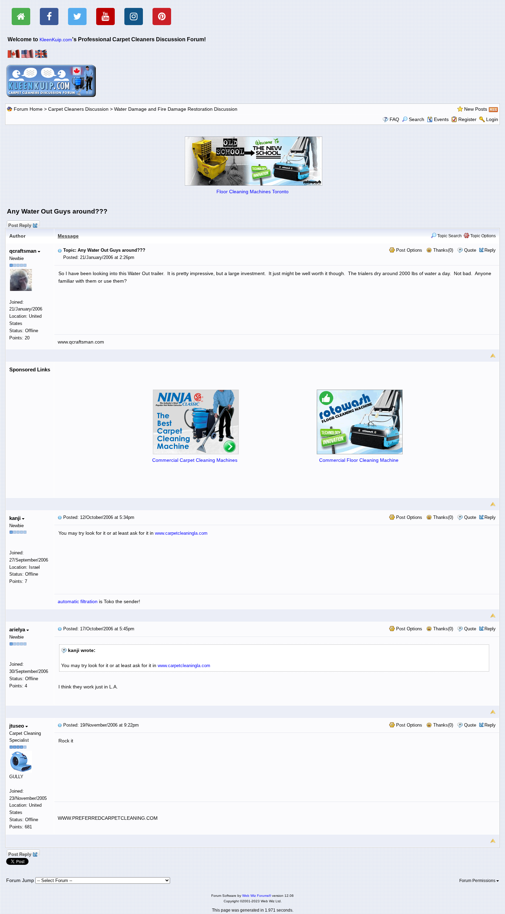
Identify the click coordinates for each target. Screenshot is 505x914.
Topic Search (449, 235)
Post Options (408, 250)
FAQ (394, 119)
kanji (15, 518)
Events (441, 119)
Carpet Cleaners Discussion (78, 109)
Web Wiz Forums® (256, 895)
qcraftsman (23, 251)
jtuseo (17, 726)
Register (467, 119)
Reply (490, 250)
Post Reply (20, 224)
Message (68, 236)
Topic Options (482, 235)
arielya (17, 629)
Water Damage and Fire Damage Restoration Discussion (175, 109)
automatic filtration (78, 601)
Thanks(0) (442, 250)
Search (416, 119)
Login (492, 119)
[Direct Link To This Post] (60, 250)
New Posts (475, 109)
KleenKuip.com (56, 39)
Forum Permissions (477, 880)
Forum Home (28, 109)
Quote (470, 250)
